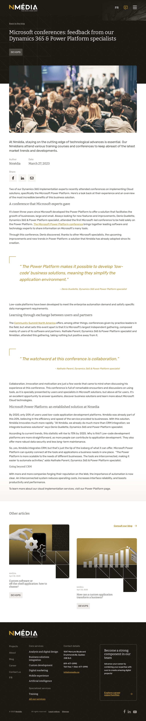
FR (117, 7)
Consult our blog (123, 526)
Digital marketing (38, 670)
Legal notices (54, 712)
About (12, 652)
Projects (13, 646)
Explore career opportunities (112, 694)
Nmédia (19, 712)
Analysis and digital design (43, 651)
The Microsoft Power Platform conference (58, 224)
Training (33, 694)
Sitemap (65, 712)
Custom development (40, 665)
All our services (37, 699)
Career (12, 665)
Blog (11, 659)
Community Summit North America (35, 323)
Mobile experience (39, 675)
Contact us (126, 8)
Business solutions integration (39, 658)
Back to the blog (17, 23)
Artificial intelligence (40, 681)
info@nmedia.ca (71, 672)
